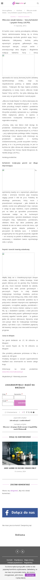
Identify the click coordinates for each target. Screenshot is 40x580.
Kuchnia (19, 10)
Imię (4, 394)
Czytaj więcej (20, 578)
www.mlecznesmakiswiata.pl (12, 372)
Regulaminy (28, 563)
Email (5, 401)
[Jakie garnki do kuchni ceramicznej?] (20, 453)
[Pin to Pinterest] (31, 412)
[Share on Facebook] (26, 412)
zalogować (14, 491)
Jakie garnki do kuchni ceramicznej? (20, 468)
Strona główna (7, 10)
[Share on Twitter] (29, 412)
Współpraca (18, 560)
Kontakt (10, 560)
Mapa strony (28, 560)
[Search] (38, 3)
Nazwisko (18, 394)
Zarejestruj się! (26, 525)
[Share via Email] (33, 412)
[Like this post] (24, 412)
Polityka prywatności (15, 563)
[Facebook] (17, 551)
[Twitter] (22, 551)
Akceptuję (30, 575)
